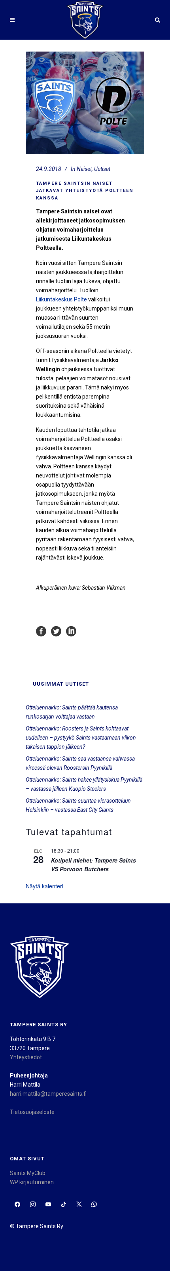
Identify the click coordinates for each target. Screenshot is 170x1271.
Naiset (84, 169)
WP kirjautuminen (32, 1182)
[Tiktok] (63, 1204)
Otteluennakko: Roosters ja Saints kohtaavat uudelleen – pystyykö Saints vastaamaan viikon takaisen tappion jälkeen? (81, 737)
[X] (79, 1204)
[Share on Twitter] (56, 631)
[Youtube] (48, 1204)
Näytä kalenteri (44, 886)
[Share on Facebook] (41, 631)
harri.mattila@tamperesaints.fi (48, 1094)
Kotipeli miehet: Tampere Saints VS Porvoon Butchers (93, 864)
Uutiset (102, 169)
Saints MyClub (27, 1173)
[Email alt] (109, 1204)
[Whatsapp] (94, 1204)
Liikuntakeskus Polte (61, 299)
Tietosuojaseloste (32, 1112)
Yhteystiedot (26, 1057)
